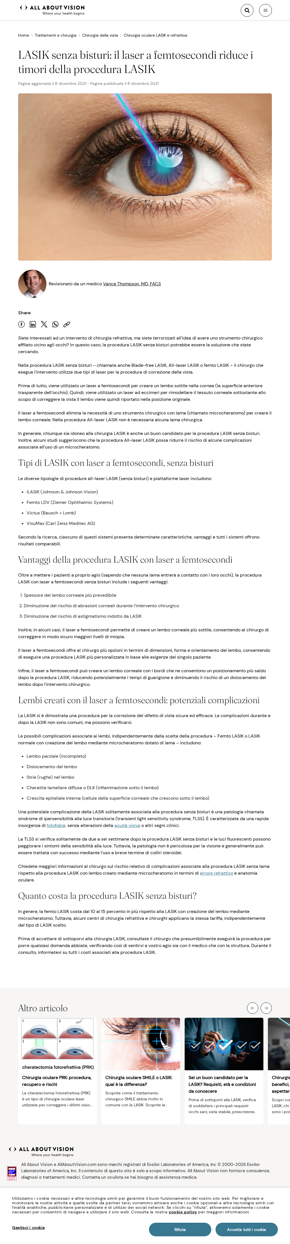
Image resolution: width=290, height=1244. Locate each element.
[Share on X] (44, 324)
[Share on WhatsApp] (55, 324)
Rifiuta (180, 1229)
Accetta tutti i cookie (246, 1229)
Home (23, 35)
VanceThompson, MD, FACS (132, 284)
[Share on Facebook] (21, 324)
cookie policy (183, 1212)
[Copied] (66, 324)
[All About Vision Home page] (52, 9)
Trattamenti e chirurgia (55, 35)
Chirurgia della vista (100, 35)
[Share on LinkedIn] (32, 324)
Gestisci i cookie (28, 1227)
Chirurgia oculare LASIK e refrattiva (155, 35)
